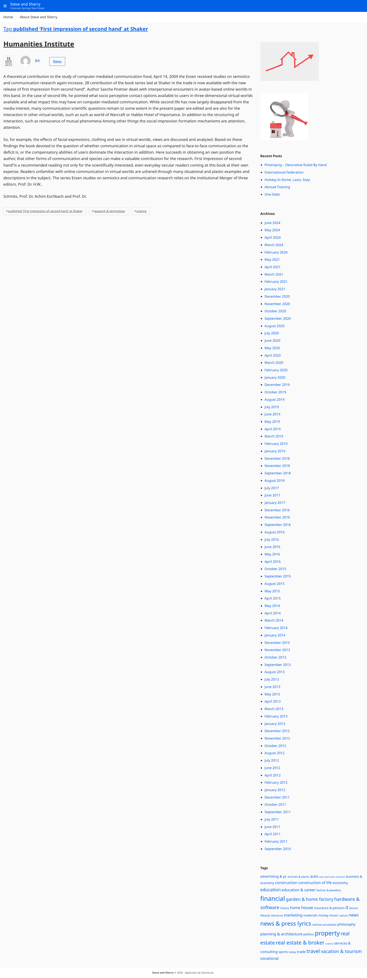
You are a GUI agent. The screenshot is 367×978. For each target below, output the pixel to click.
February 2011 (276, 841)
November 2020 (277, 303)
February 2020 (276, 370)
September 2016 (278, 524)
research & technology (109, 211)
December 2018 (277, 458)
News (57, 61)
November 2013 (277, 649)
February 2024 (276, 252)
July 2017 (272, 488)
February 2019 (276, 443)
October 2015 (275, 568)
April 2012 (273, 775)
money (323, 915)
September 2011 (278, 812)
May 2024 (272, 230)
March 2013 (274, 708)
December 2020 (277, 296)
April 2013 (273, 701)
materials (310, 915)
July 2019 (272, 407)
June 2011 (272, 826)
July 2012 (272, 760)
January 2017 (275, 502)
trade (301, 951)
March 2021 (274, 274)
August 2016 (275, 532)
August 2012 (275, 753)
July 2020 (272, 333)
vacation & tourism (341, 951)
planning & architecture (281, 934)
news (354, 915)
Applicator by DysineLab (199, 972)
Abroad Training (277, 187)
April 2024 (273, 237)
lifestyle (265, 915)
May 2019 (272, 421)
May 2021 (272, 259)
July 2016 (272, 539)
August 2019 (275, 399)
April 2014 (273, 613)
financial (272, 898)
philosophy (346, 924)
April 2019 (273, 429)
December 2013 (277, 642)
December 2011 (277, 797)
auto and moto (327, 877)
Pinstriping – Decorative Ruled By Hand (296, 165)
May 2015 (272, 591)
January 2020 (275, 377)
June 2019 (272, 414)
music (333, 915)
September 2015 (278, 576)
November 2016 (277, 517)
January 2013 (275, 723)
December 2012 (277, 731)
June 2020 (272, 340)
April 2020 (273, 355)
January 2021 (275, 289)
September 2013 (278, 664)
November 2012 (277, 738)
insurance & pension (329, 908)
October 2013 (275, 657)
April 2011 (273, 834)
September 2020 (278, 318)
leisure (353, 908)
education (270, 890)
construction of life (315, 882)
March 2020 (274, 362)
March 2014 (274, 620)
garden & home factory (309, 899)
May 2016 (272, 554)
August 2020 (275, 326)
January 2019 (275, 451)
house (307, 907)
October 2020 (275, 311)
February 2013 (276, 716)
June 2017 (272, 495)
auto (314, 876)
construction (286, 882)
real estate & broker (300, 942)
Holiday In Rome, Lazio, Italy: (288, 179)
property (327, 933)
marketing (293, 915)
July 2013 (272, 679)
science (141, 211)
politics (308, 934)
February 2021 (276, 281)
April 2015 (273, 598)
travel (313, 951)
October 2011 (275, 804)
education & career (299, 890)
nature (343, 915)
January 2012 (275, 789)
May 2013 (272, 694)
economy (340, 882)
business (340, 877)
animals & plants (298, 877)
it (347, 907)
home (295, 907)
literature (277, 915)
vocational (269, 958)
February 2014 (276, 627)
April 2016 (273, 561)
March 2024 (274, 244)
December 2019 (277, 384)
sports (283, 952)
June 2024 (272, 222)
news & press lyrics (285, 923)
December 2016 (277, 510)
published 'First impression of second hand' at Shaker (45, 211)
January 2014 (275, 635)
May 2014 (272, 605)
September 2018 (278, 473)
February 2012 (276, 782)
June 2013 (272, 686)
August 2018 (275, 480)
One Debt (272, 194)
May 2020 (272, 348)
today (292, 952)
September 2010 (278, 848)
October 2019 (275, 392)
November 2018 (277, 465)
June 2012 (272, 767)
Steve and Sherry (163, 972)
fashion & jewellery (328, 890)
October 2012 (275, 745)
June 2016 (272, 546)
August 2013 (275, 672)
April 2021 (273, 267)
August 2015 (275, 583)
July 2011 (272, 819)
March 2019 (274, 436)
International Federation (284, 172)
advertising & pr (273, 876)
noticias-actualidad (324, 924)
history (284, 908)
